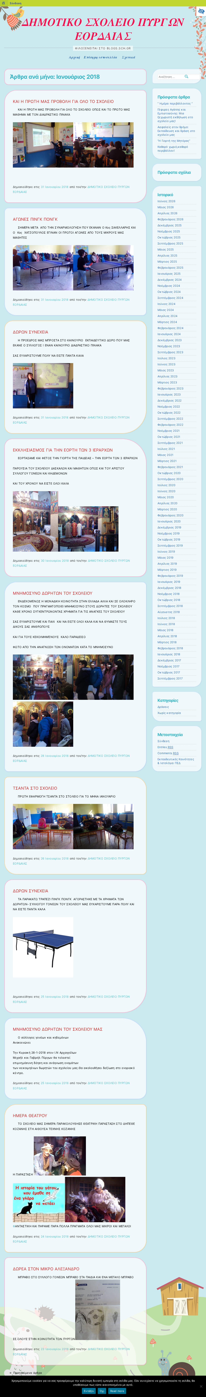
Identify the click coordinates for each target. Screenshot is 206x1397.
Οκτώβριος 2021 (169, 436)
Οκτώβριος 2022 (169, 412)
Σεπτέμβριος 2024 (170, 297)
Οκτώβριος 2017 (169, 672)
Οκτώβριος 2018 (169, 600)
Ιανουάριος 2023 (169, 394)
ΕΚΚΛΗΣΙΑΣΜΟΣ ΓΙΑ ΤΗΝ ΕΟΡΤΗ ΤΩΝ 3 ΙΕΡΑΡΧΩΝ (63, 450)
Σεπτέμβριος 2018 (170, 606)
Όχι (102, 1391)
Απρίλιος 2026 (167, 213)
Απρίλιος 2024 (167, 316)
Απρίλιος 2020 (167, 503)
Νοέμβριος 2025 (169, 231)
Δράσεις (163, 706)
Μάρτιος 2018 (167, 642)
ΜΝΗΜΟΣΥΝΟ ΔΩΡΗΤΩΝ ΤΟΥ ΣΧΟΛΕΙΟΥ (52, 593)
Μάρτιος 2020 (167, 509)
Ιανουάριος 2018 (169, 654)
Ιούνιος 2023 (166, 364)
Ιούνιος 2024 (166, 303)
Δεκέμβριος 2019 (169, 527)
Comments (168, 753)
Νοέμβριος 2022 (169, 406)
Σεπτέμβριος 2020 (170, 479)
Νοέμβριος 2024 (169, 285)
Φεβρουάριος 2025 (170, 267)
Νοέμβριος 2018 (169, 593)
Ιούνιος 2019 (166, 551)
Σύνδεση (163, 741)
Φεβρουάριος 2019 (170, 575)
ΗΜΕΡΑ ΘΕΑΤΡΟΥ (30, 1115)
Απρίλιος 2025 (167, 255)
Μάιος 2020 (166, 497)
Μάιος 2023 (166, 370)
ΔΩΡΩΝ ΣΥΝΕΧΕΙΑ (30, 332)
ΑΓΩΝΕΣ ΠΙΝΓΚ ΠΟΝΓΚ (35, 219)
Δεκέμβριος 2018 (169, 587)
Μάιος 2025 (166, 249)
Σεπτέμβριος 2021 (170, 442)
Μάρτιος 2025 (167, 261)
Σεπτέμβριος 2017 (170, 678)
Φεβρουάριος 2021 (170, 467)
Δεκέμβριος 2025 (170, 225)
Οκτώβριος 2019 (169, 539)
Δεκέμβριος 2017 (169, 660)
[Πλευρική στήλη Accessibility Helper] (201, 11)
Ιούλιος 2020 (166, 485)
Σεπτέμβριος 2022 (170, 418)
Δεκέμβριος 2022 (170, 400)
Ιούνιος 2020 (166, 491)
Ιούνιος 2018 (166, 624)
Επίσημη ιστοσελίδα (100, 57)
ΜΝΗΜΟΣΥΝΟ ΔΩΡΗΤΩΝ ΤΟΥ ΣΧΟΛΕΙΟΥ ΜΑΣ (58, 1029)
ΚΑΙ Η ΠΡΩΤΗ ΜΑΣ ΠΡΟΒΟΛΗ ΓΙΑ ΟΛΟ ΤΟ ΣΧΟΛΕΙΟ (63, 101)
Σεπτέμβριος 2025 (170, 243)
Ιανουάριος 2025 (169, 273)
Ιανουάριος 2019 (169, 581)
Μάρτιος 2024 (167, 322)
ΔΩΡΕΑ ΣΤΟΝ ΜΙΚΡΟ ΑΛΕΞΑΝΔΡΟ (46, 1269)
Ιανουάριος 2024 (169, 334)
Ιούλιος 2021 (166, 448)
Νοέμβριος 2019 (169, 533)
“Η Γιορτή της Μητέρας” (174, 140)
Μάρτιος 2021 (167, 461)
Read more (117, 1391)
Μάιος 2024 (166, 310)
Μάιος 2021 (165, 455)
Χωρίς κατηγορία (169, 713)
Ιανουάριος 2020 (169, 521)
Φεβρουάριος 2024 (170, 328)
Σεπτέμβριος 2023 (170, 352)
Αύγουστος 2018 (169, 612)
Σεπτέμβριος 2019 (170, 545)
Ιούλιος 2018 (166, 618)
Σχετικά (128, 57)
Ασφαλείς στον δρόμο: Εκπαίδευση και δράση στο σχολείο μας (176, 130)
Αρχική (74, 57)
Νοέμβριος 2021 (168, 430)
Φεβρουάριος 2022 (170, 424)
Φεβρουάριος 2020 (170, 515)
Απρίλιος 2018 (167, 636)
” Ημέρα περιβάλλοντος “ (175, 103)
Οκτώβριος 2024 (169, 291)
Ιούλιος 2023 (166, 358)
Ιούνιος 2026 (166, 201)
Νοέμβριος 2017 (168, 666)
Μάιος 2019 (165, 557)
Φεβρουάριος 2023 (170, 388)
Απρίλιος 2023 (167, 376)
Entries (165, 747)
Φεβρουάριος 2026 (170, 219)
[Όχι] (201, 1386)
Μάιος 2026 (166, 207)
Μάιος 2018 (165, 630)
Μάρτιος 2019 (167, 569)
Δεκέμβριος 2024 (170, 279)
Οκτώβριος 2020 (169, 473)
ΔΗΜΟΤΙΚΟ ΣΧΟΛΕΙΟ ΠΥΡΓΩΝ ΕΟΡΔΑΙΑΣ (103, 28)
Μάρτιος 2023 (167, 382)
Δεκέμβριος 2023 (170, 340)
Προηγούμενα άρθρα (25, 1372)
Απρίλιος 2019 (167, 563)
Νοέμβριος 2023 (169, 346)
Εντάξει (89, 1391)
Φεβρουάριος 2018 (170, 648)
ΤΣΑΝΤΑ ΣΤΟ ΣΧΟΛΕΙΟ (35, 788)
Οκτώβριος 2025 (169, 237)
